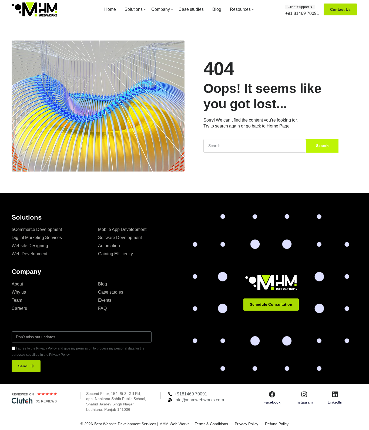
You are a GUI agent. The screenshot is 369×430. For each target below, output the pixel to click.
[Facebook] (272, 394)
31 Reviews (46, 401)
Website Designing (30, 245)
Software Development (120, 237)
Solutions (134, 9)
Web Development (29, 253)
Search (322, 145)
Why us (19, 292)
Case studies (191, 9)
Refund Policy (277, 424)
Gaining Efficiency (115, 253)
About (17, 284)
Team (17, 300)
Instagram (304, 402)
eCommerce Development (37, 229)
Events (104, 300)
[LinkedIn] (335, 394)
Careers (19, 308)
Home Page (278, 126)
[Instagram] (304, 394)
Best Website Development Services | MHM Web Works (141, 424)
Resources (240, 9)
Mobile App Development (122, 229)
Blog (216, 9)
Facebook (271, 402)
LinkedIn (335, 402)
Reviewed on (23, 394)
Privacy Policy (246, 424)
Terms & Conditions (211, 424)
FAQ (102, 308)
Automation (109, 245)
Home (110, 9)
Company (160, 9)
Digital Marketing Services (37, 237)
